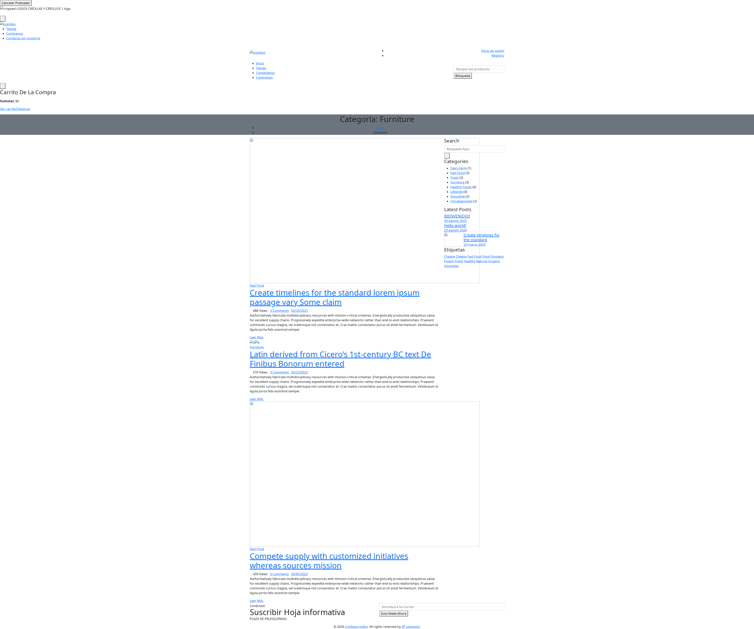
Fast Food (257, 285)
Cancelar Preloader (16, 3)
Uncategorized (461, 201)
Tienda (11, 29)
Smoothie (457, 196)
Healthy (469, 261)
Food (486, 256)
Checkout (23, 109)
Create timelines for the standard (482, 237)
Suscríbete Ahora (393, 613)
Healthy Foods (461, 187)
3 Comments (279, 311)
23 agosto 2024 (455, 230)
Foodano (497, 256)
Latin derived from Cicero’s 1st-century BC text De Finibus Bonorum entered (340, 359)
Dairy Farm (458, 168)
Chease (449, 256)
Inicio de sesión (492, 51)
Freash (449, 261)
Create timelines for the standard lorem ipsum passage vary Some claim (335, 297)
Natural (481, 261)
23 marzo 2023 (475, 244)
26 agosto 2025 (455, 221)
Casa (380, 128)
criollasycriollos (356, 626)
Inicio (260, 63)
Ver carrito (8, 109)
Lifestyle (456, 192)
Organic (494, 261)
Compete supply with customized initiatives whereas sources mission (329, 560)
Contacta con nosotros (23, 38)
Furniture (257, 347)
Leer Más (257, 337)
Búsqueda (462, 76)
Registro (498, 55)
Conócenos (14, 33)
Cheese (461, 256)
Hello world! (455, 225)
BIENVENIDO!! (457, 216)
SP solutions (411, 626)
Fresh (454, 177)
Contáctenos (265, 73)
